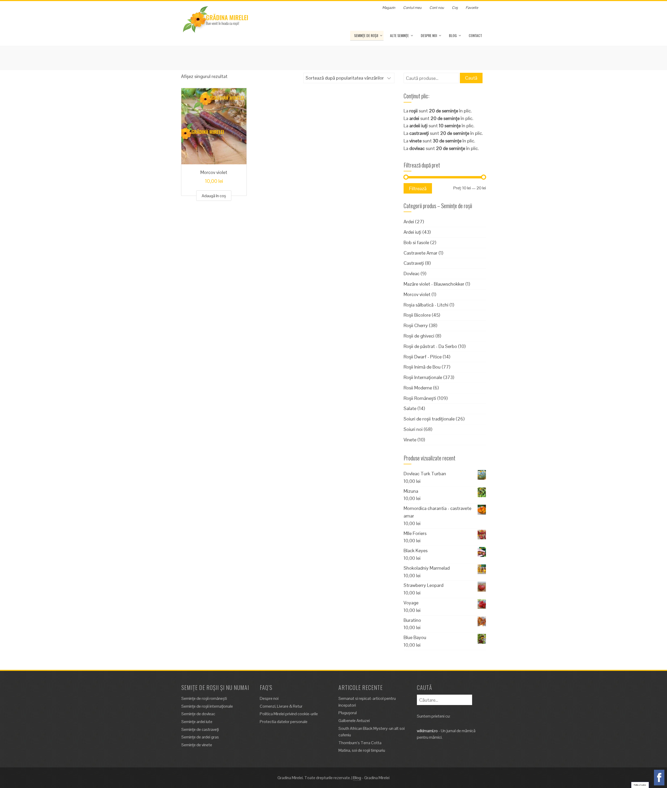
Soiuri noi (413, 429)
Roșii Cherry (416, 325)
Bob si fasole (416, 242)
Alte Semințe (399, 35)
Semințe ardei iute (196, 721)
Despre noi (429, 35)
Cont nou (436, 7)
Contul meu (412, 7)
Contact (475, 35)
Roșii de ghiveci (419, 336)
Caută (471, 78)
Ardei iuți (412, 232)
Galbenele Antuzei (354, 720)
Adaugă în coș (214, 195)
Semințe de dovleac (198, 714)
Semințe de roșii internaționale (207, 706)
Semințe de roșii (366, 35)
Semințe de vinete (196, 745)
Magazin (388, 7)
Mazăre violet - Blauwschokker (434, 284)
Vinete (410, 440)
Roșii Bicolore (417, 315)
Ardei (409, 222)
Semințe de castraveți (200, 729)
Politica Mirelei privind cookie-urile (289, 714)
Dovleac (411, 273)
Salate (410, 408)
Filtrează (418, 188)
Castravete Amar (420, 253)
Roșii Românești (420, 398)
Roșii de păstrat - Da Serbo (430, 346)
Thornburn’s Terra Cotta (359, 742)
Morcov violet (417, 294)
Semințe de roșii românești (204, 698)
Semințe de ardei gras (200, 737)
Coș (455, 7)
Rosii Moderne (418, 388)
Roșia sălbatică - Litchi (426, 305)
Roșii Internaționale (423, 377)
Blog (453, 35)
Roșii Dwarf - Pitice (423, 357)
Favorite (472, 7)
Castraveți (414, 263)
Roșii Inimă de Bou (422, 367)
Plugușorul (347, 712)
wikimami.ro (427, 730)
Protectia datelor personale (283, 721)
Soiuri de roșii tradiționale (429, 419)
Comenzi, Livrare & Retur (281, 706)
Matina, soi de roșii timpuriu (361, 750)
